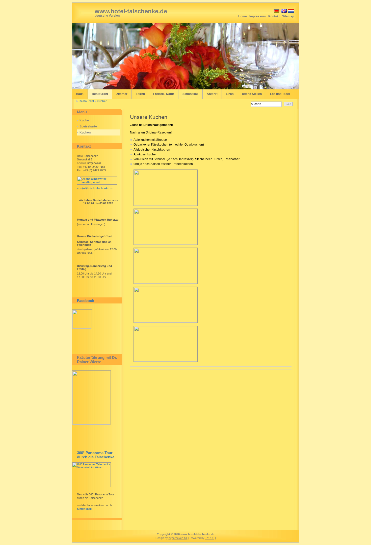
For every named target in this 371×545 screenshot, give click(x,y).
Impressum (257, 16)
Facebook (85, 300)
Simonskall (84, 508)
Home (242, 16)
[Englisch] (283, 11)
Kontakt (274, 16)
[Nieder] (290, 11)
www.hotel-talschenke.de (131, 11)
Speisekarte (88, 126)
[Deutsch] (276, 11)
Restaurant (86, 101)
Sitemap (288, 16)
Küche (84, 120)
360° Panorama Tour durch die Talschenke (95, 455)
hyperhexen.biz (178, 537)
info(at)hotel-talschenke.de (95, 188)
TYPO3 (209, 537)
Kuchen (102, 101)
